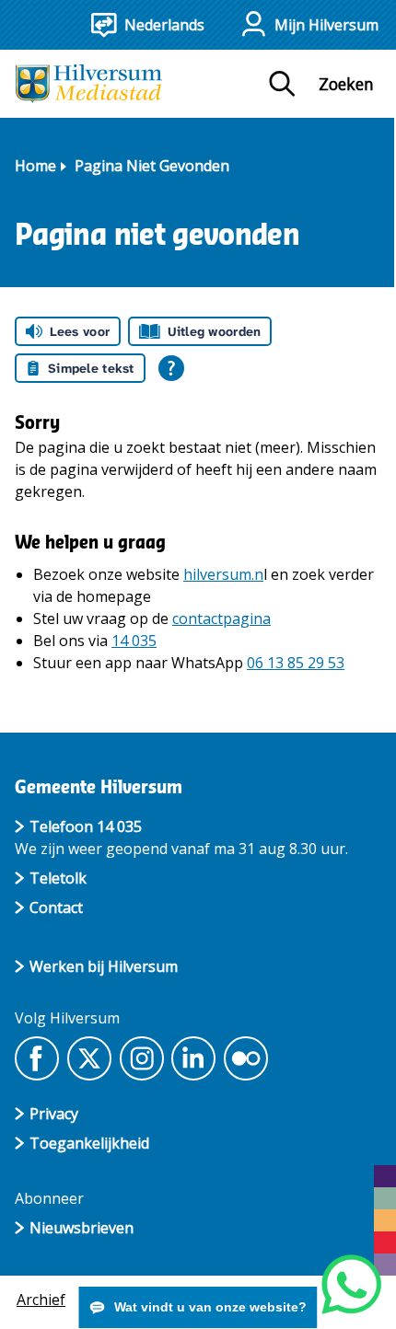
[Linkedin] (193, 1058)
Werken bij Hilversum (103, 966)
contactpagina (221, 618)
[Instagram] (142, 1058)
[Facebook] (37, 1058)
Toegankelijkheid (89, 1143)
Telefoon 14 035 (85, 826)
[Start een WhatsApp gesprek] (351, 1284)
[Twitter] (89, 1058)
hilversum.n (223, 574)
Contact (56, 907)
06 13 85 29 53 (295, 663)
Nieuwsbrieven (81, 1228)
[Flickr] (246, 1058)
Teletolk (58, 878)
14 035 (134, 640)
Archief (41, 1299)
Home (35, 166)
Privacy (53, 1114)
